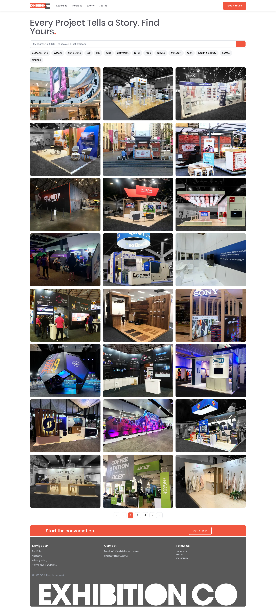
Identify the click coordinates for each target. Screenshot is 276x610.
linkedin (180, 554)
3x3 (98, 53)
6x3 (89, 53)
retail (137, 53)
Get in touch (234, 5)
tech (189, 53)
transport (176, 53)
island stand (74, 53)
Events (91, 5)
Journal (103, 5)
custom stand (40, 53)
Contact (37, 555)
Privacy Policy (39, 560)
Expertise (61, 5)
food (148, 53)
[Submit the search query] (241, 44)
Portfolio (77, 5)
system (58, 53)
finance (36, 60)
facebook (181, 551)
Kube (108, 53)
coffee (226, 53)
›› (159, 515)
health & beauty (207, 53)
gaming (161, 53)
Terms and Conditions (44, 565)
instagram (182, 558)
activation (123, 53)
